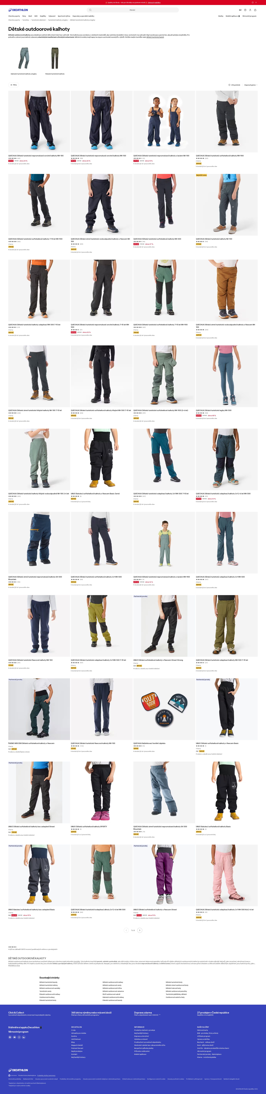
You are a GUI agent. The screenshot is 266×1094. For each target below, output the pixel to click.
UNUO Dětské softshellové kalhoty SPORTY (89, 827)
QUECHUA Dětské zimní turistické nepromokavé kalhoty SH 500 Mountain (35, 578)
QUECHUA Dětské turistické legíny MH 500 (213, 410)
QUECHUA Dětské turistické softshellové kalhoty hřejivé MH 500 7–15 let (101, 410)
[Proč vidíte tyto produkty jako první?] (229, 85)
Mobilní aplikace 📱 (233, 16)
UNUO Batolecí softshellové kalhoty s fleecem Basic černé (95, 494)
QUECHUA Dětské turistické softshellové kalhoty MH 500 (157, 239)
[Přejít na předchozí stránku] (126, 930)
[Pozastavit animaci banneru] (252, 2)
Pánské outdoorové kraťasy (49, 994)
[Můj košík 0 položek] (255, 9)
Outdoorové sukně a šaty (175, 997)
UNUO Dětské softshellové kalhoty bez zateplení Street (31, 827)
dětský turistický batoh (155, 37)
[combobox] (251, 85)
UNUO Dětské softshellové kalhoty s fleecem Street (155, 910)
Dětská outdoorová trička (112, 988)
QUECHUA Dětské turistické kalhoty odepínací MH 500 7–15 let (34, 325)
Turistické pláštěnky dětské (176, 994)
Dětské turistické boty (174, 982)
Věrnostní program (249, 16)
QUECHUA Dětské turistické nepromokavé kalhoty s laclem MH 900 (161, 577)
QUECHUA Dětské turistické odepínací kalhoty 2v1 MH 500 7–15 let (161, 494)
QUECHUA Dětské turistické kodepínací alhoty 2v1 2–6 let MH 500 (98, 910)
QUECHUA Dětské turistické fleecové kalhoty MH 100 (30, 660)
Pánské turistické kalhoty (54, 74)
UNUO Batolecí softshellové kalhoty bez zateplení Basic (31, 910)
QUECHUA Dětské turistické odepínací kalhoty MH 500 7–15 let (222, 660)
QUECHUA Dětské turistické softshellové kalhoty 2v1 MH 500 (96, 577)
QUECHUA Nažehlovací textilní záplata (149, 743)
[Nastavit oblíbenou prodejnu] (240, 9)
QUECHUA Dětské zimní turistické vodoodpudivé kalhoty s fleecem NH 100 (100, 240)
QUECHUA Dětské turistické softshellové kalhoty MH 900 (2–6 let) (160, 410)
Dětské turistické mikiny (48, 985)
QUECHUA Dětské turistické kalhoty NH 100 (214, 239)
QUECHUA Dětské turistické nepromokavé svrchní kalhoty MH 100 (35, 156)
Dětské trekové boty (173, 988)
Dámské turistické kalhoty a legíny (24, 74)
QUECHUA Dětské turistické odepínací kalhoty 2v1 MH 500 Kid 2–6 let (225, 910)
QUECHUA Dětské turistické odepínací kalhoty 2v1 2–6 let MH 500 (223, 494)
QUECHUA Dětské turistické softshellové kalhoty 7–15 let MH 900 (35, 239)
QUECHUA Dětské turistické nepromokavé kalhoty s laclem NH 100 (161, 156)
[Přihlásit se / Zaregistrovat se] (250, 9)
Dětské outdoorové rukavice (113, 991)
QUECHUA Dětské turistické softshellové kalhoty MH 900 (220, 156)
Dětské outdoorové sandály (49, 988)
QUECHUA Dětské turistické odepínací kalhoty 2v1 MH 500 (220, 577)
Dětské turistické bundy (48, 982)
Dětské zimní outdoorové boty (177, 985)
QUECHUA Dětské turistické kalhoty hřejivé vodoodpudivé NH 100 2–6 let (38, 494)
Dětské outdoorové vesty (112, 985)
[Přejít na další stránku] (139, 930)
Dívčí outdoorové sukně (111, 994)
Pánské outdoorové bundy (112, 1000)
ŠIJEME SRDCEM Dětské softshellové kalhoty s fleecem (31, 743)
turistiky (77, 961)
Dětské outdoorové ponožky (176, 991)
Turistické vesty (45, 991)
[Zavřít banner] (256, 2)
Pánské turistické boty (47, 1000)
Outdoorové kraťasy (47, 997)
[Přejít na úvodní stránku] (18, 10)
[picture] (39, 121)
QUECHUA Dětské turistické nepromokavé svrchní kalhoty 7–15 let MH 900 (100, 326)
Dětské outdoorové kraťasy (113, 982)
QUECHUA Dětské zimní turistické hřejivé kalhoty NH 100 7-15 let (35, 410)
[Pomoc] (245, 9)
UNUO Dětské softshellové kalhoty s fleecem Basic (217, 743)
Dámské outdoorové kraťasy (113, 997)
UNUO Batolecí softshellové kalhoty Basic (213, 827)
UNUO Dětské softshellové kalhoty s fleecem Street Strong (158, 660)
